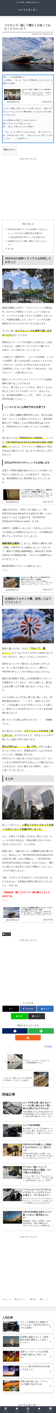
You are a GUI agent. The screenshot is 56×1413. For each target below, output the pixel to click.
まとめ (10, 248)
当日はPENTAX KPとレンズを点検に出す (27, 237)
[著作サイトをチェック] (15, 1031)
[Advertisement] (28, 189)
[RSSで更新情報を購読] (28, 1037)
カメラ (7, 934)
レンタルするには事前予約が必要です (26, 233)
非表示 (12, 150)
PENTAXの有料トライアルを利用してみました (27, 229)
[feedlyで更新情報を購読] (41, 1031)
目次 (24, 224)
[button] (36, 1016)
